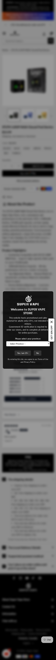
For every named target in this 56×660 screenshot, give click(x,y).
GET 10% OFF (51, 332)
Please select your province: (28, 338)
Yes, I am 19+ (22, 353)
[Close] (51, 322)
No (37, 353)
